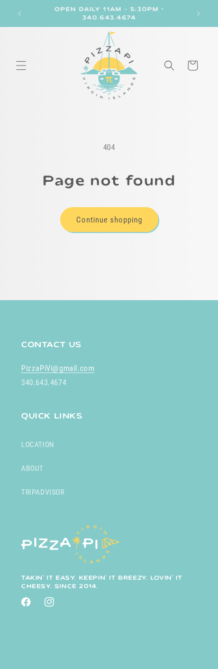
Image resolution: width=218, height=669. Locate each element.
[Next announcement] (198, 13)
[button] (21, 65)
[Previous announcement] (19, 13)
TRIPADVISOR (43, 492)
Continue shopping (109, 220)
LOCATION (37, 444)
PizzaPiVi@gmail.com (57, 368)
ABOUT (32, 468)
